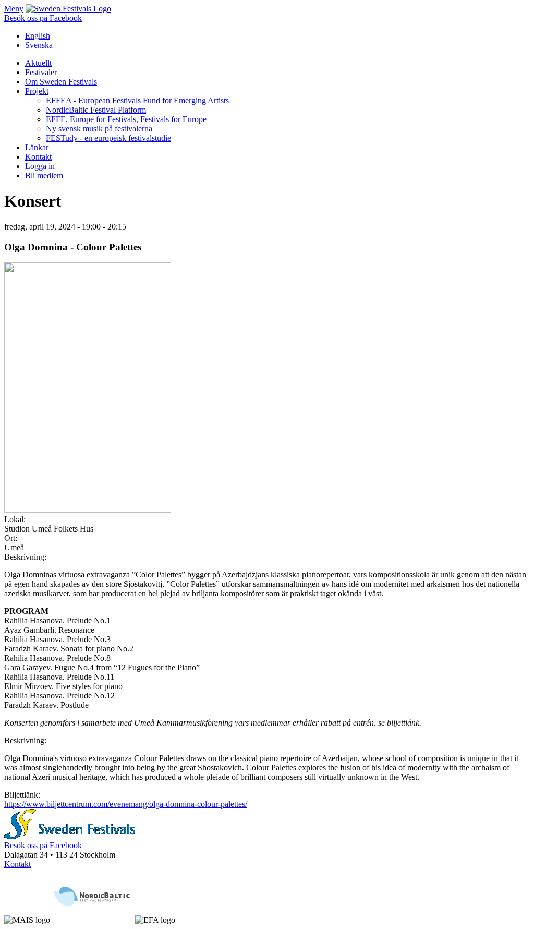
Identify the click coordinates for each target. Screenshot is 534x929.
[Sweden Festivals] (68, 8)
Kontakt (38, 156)
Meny (13, 8)
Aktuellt (38, 62)
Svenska (39, 45)
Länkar (36, 147)
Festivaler (41, 72)
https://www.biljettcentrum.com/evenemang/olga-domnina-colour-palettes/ (125, 804)
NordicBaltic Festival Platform (96, 109)
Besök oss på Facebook (43, 18)
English (37, 35)
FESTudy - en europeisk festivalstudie (108, 138)
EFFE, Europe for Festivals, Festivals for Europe (126, 119)
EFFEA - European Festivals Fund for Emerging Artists (137, 100)
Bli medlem (44, 175)
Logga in (40, 166)
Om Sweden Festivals (61, 81)
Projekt (36, 91)
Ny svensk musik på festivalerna (99, 128)
